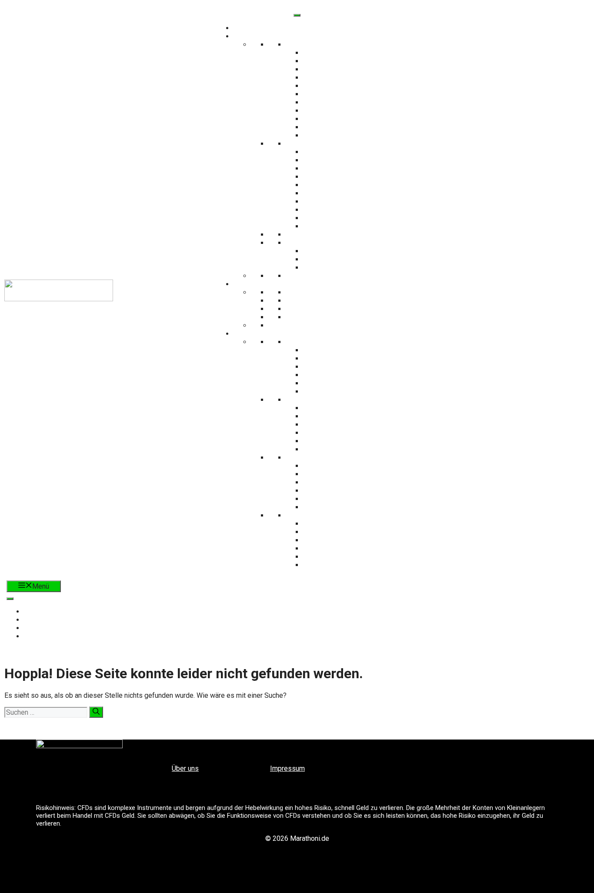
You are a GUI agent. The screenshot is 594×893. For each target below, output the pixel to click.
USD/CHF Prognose (340, 433)
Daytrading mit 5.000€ (340, 177)
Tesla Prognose (340, 532)
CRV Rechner (340, 267)
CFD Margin (340, 127)
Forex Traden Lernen (331, 276)
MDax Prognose (340, 358)
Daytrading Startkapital (340, 168)
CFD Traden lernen (332, 44)
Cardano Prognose (340, 499)
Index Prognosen (332, 342)
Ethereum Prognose (340, 474)
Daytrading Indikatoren (340, 218)
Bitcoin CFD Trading (340, 61)
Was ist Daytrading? (340, 152)
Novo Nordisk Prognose (340, 565)
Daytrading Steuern (340, 193)
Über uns (185, 768)
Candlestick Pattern (331, 292)
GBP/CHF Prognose (340, 449)
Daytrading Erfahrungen (340, 201)
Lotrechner (340, 259)
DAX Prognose (340, 350)
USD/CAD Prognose (340, 424)
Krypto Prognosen (331, 457)
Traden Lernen (305, 36)
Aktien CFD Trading (340, 53)
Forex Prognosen (331, 400)
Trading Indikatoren (331, 309)
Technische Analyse (305, 284)
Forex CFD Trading (340, 77)
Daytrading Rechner (340, 226)
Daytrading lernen (331, 144)
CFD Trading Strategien (340, 94)
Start (305, 28)
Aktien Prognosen (331, 515)
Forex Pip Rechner (340, 251)
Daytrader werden (340, 160)
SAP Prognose (340, 548)
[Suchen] (96, 712)
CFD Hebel (340, 102)
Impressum (287, 768)
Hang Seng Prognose (340, 391)
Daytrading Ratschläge (340, 210)
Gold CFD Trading (340, 86)
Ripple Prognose (340, 490)
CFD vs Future (340, 111)
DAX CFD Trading (340, 69)
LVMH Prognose (340, 557)
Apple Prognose (340, 524)
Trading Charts (332, 317)
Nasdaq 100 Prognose (340, 367)
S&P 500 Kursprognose (340, 375)
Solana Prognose (340, 482)
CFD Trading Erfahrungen (340, 119)
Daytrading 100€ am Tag (340, 185)
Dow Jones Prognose (340, 383)
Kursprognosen (305, 334)
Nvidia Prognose (340, 540)
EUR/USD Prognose (340, 408)
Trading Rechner (331, 243)
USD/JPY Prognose (340, 416)
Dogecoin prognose (340, 507)
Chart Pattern (331, 301)
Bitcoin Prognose (340, 466)
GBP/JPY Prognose (340, 441)
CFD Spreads (340, 135)
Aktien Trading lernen (332, 234)
